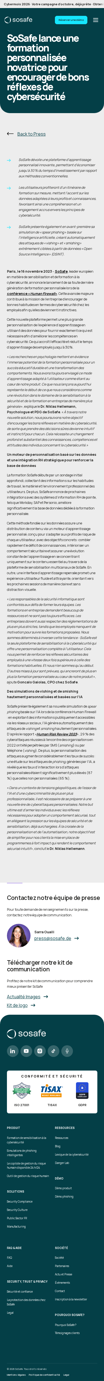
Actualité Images (23, 997)
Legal (10, 1313)
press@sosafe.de (52, 938)
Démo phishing (64, 1196)
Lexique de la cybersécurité (71, 1154)
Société (59, 1258)
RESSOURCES (65, 1128)
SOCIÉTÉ (61, 1248)
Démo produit (63, 1188)
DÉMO (59, 1178)
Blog (57, 1146)
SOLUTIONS (15, 1191)
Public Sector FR (17, 1218)
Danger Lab (62, 1163)
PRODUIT (13, 1128)
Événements (62, 1283)
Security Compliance (19, 1201)
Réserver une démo (71, 20)
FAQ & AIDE (14, 1248)
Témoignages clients (67, 1333)
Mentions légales (16, 1375)
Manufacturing (16, 1226)
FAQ (9, 1258)
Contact (60, 1291)
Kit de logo (17, 1005)
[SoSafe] (18, 20)
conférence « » (32, 293)
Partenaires (62, 1266)
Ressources (61, 1138)
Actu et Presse (63, 1274)
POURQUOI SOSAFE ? (69, 1315)
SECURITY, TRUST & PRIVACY (27, 1281)
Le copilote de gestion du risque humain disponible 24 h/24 (26, 1166)
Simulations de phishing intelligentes (22, 1153)
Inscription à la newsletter (71, 1299)
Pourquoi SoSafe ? (65, 1325)
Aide (9, 1266)
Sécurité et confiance (20, 1291)
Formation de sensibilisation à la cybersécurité (26, 1140)
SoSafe (61, 271)
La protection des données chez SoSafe (26, 1302)
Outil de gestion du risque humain (28, 1176)
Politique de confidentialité (44, 1375)
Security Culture (17, 1210)
